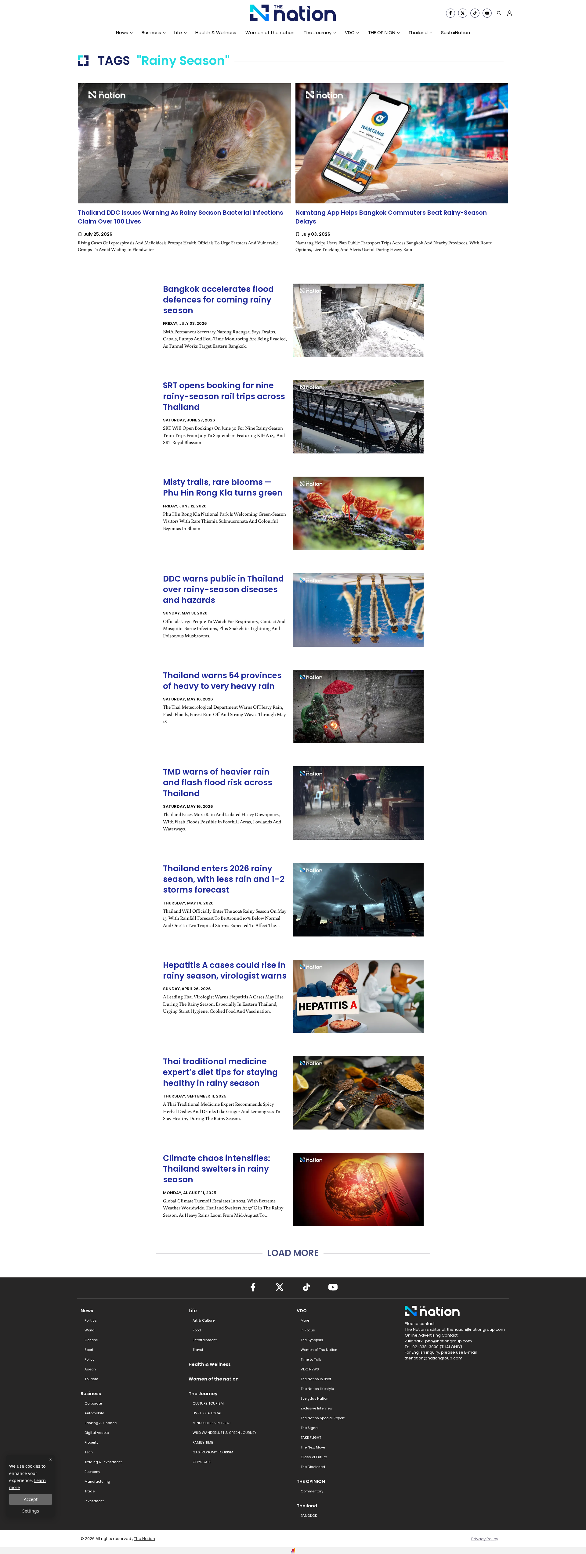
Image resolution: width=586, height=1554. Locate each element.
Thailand (418, 32)
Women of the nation (270, 32)
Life (178, 32)
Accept (31, 1499)
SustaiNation (455, 32)
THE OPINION (381, 32)
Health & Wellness (215, 32)
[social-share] (450, 13)
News (122, 32)
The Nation (144, 1538)
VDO (350, 32)
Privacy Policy (484, 1539)
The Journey (317, 32)
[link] (184, 173)
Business (151, 32)
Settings (30, 1511)
